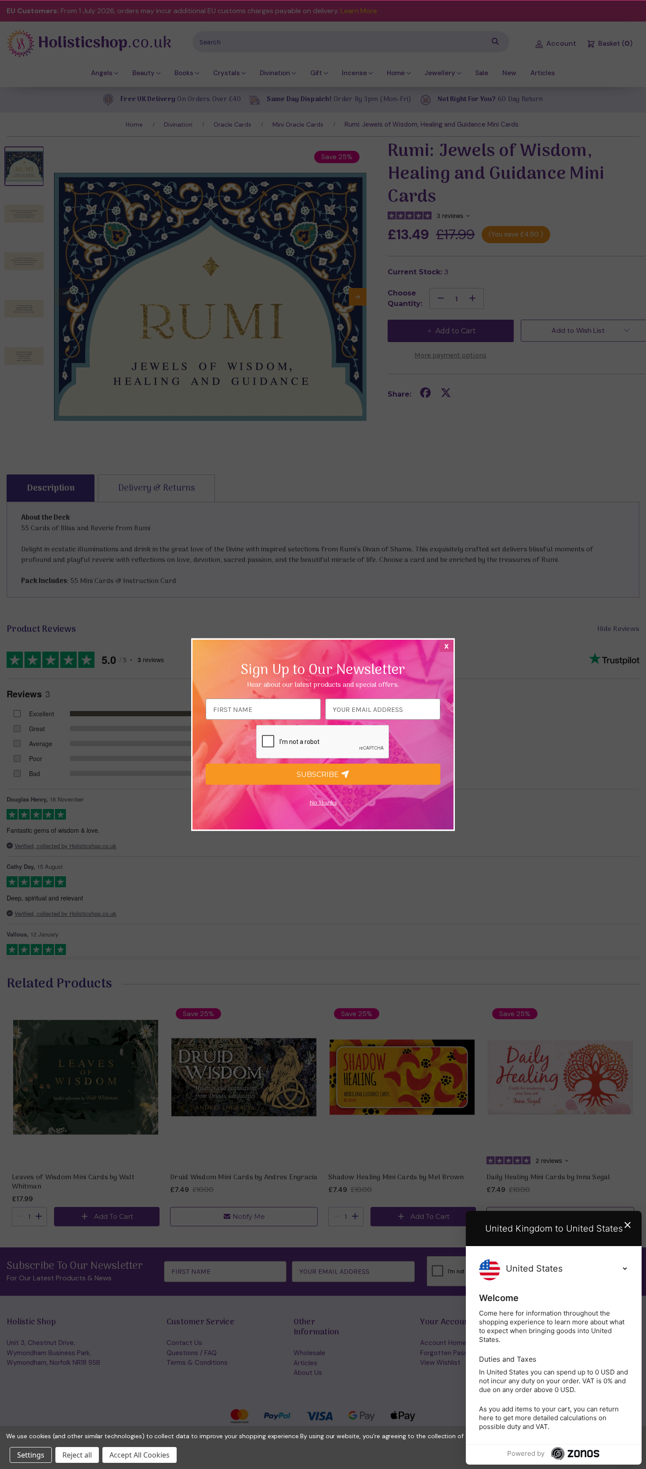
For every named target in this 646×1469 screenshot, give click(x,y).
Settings (30, 1455)
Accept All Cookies (139, 1455)
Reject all (77, 1455)
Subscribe (319, 774)
